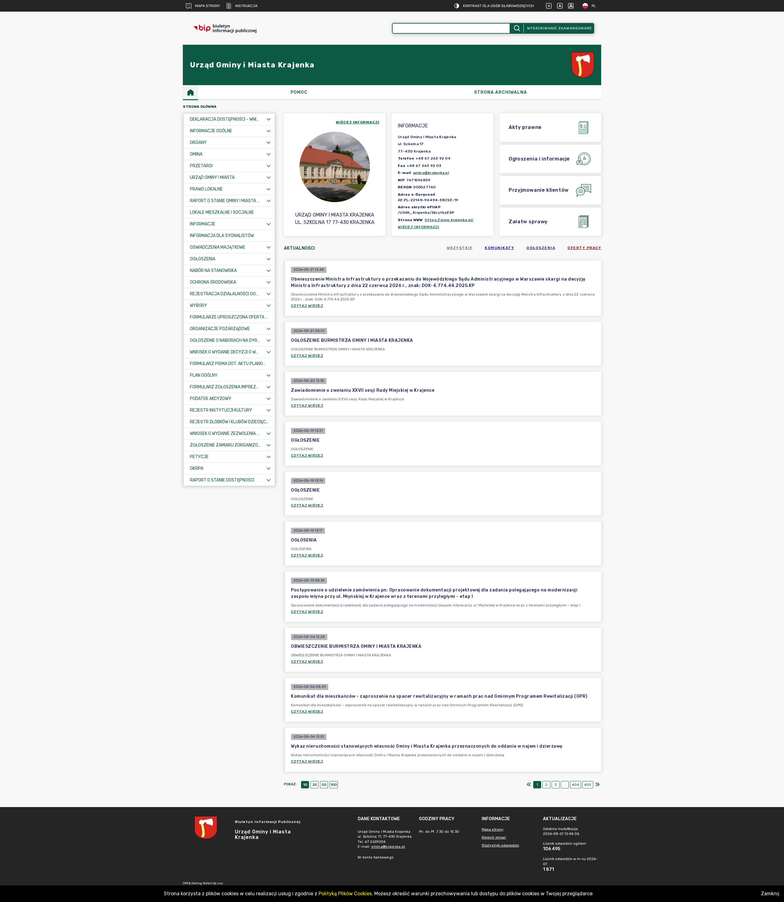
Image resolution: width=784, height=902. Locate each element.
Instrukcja (246, 6)
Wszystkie (460, 248)
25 (314, 785)
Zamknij (770, 893)
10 (305, 785)
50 (324, 785)
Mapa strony (207, 6)
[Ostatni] (597, 784)
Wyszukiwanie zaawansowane (559, 28)
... (565, 785)
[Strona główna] (190, 92)
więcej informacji (357, 122)
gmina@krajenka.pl (431, 173)
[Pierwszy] (528, 784)
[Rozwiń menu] (268, 119)
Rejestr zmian (494, 837)
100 (333, 785)
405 (587, 785)
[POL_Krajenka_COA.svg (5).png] (582, 65)
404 (575, 785)
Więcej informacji (418, 227)
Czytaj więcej (307, 306)
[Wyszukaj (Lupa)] (516, 28)
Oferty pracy (584, 248)
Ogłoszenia (540, 248)
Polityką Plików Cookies (345, 893)
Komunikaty (499, 248)
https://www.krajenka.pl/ (449, 220)
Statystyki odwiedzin (500, 845)
